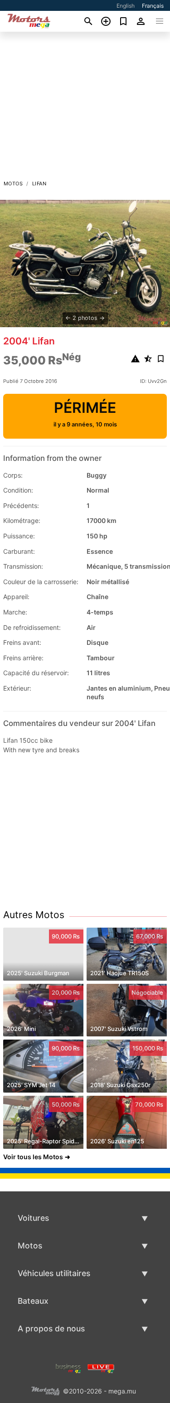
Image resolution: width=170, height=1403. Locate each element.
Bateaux (33, 1301)
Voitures (33, 1218)
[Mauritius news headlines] (100, 1368)
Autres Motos (33, 914)
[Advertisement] (85, 108)
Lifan (39, 183)
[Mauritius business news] (68, 1368)
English (126, 5)
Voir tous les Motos (33, 1157)
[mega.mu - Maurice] (45, 1390)
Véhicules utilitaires (54, 1273)
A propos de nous (51, 1328)
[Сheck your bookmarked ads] (123, 21)
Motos (13, 183)
